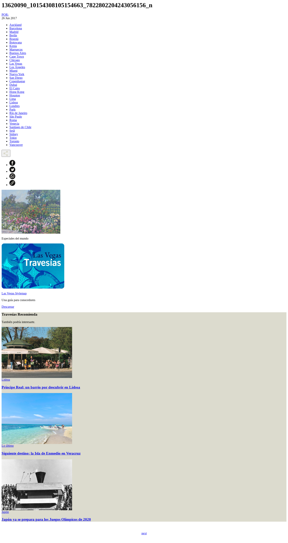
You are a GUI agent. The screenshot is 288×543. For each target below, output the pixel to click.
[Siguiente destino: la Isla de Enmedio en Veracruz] (37, 443)
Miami (13, 70)
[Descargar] (33, 287)
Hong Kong (16, 92)
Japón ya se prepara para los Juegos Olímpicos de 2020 (46, 519)
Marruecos (16, 49)
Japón (5, 512)
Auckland (15, 24)
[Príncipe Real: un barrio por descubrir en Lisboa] (37, 377)
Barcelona (15, 28)
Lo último (8, 445)
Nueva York (16, 74)
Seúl (12, 130)
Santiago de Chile (20, 127)
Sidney (13, 134)
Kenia (13, 46)
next (144, 533)
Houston (14, 95)
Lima (12, 99)
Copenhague (17, 81)
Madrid (13, 32)
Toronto (14, 141)
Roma (13, 120)
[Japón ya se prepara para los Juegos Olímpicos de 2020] (37, 509)
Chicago (14, 60)
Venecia (14, 123)
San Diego (16, 77)
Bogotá (13, 39)
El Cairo (14, 88)
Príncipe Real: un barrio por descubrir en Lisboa (41, 387)
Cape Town (16, 56)
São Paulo (15, 116)
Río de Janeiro (18, 113)
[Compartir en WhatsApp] (12, 178)
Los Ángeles (17, 67)
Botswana (15, 42)
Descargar (8, 306)
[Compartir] (6, 153)
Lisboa (13, 102)
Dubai (13, 84)
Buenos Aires (17, 53)
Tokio (13, 137)
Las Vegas (15, 63)
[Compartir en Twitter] (12, 171)
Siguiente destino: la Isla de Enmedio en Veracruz (41, 453)
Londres (14, 106)
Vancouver (16, 144)
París (12, 109)
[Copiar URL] (12, 184)
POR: (5, 14)
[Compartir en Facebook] (12, 164)
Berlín (13, 35)
